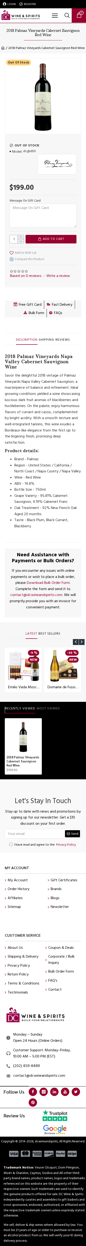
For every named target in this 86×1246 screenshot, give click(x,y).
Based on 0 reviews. (26, 275)
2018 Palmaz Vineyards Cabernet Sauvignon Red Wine (22, 761)
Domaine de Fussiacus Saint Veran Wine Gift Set (64, 687)
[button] (76, 642)
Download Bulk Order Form (48, 582)
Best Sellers (49, 634)
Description (27, 340)
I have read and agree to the (45, 844)
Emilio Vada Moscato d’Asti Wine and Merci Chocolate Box (24, 687)
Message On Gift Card (25, 200)
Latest (31, 634)
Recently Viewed (20, 709)
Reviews (62, 340)
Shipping (46, 340)
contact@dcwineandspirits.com (36, 594)
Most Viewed (48, 709)
